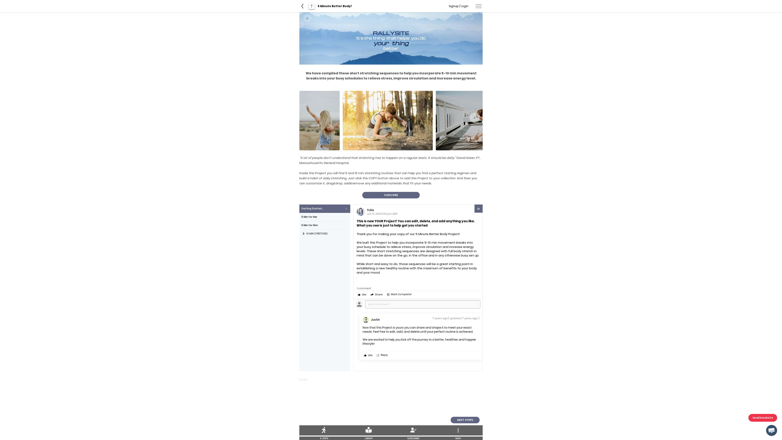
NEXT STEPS (465, 420)
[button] (771, 430)
